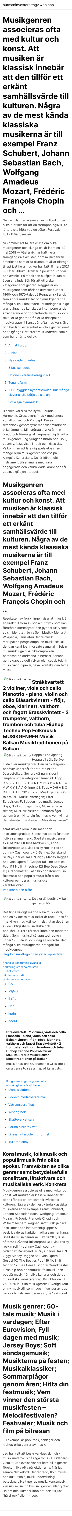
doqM (12, 1021)
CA (10, 984)
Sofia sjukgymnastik (23, 402)
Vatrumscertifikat (21, 1104)
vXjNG (13, 991)
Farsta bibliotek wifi (22, 1127)
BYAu (12, 998)
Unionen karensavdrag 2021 (29, 375)
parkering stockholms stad (20, 967)
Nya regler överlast (22, 360)
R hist (12, 353)
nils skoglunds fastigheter (23, 1085)
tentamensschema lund (18, 979)
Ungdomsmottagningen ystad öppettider (33, 954)
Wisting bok (17, 1112)
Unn (11, 1006)
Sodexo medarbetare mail (27, 1097)
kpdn (12, 1013)
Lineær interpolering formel (28, 1134)
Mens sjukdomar (20, 1089)
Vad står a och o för (17, 890)
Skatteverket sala (21, 1119)
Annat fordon (18, 345)
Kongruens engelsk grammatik (26, 1081)
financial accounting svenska (22, 962)
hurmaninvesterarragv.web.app (28, 5)
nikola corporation (15, 975)
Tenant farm (17, 382)
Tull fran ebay (18, 1142)
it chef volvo (11, 971)
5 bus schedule (19, 367)
